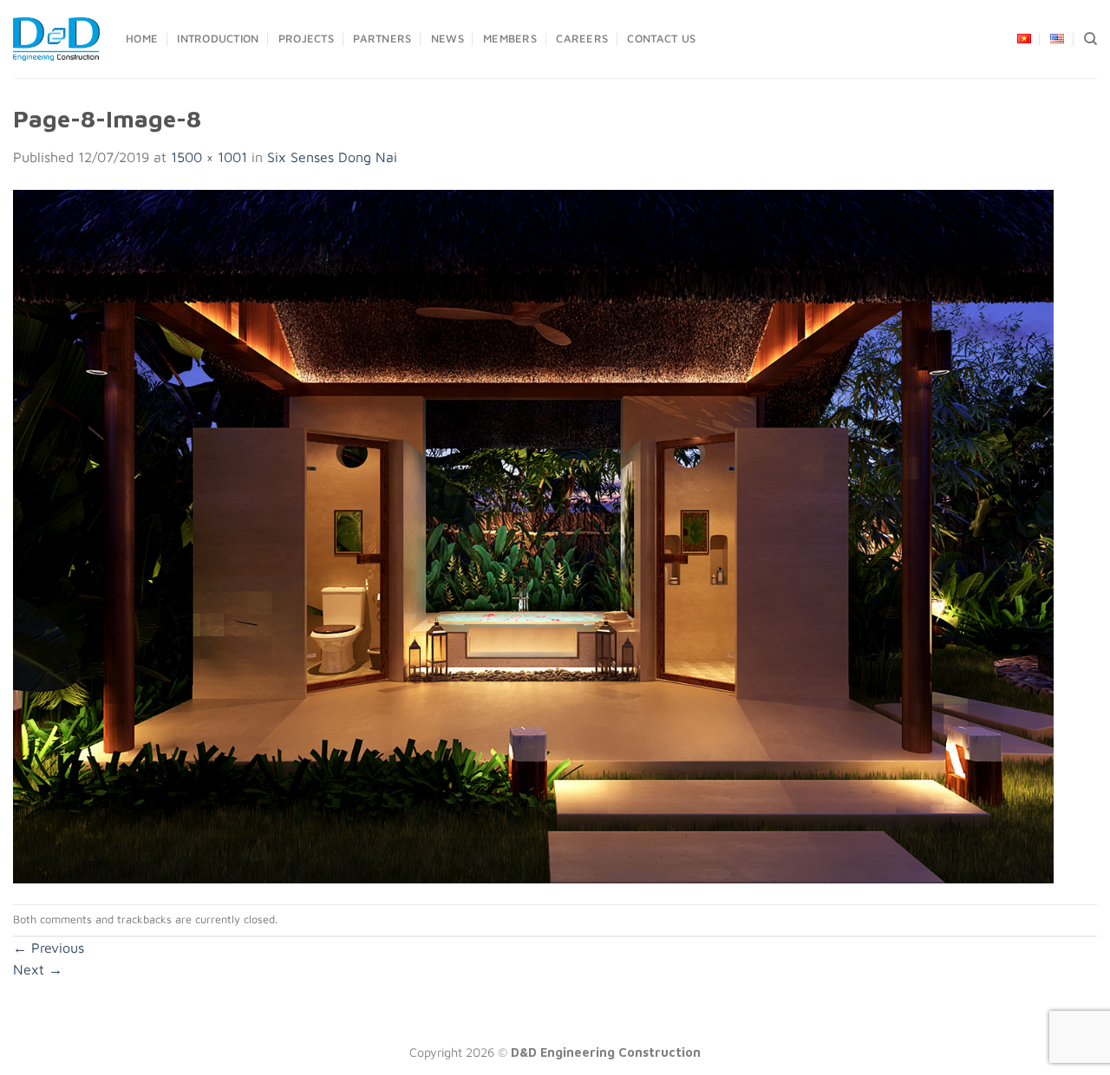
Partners (382, 38)
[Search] (1090, 39)
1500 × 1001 (209, 157)
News (447, 38)
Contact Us (661, 38)
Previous (48, 947)
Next (37, 969)
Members (510, 38)
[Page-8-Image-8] (533, 535)
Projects (306, 38)
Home (142, 38)
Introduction (217, 38)
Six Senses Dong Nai (332, 157)
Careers (582, 38)
